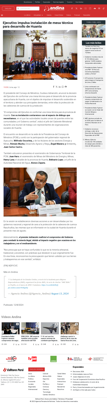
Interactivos (61, 381)
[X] (76, 8)
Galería (49, 15)
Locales (31, 384)
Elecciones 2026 (78, 372)
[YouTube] (85, 8)
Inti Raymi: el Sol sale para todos (84, 390)
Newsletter (86, 15)
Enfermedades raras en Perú (82, 374)
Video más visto (93, 22)
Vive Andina (79, 2)
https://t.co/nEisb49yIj (50, 285)
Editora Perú (39, 399)
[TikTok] (104, 8)
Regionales (32, 387)
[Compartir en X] (16, 344)
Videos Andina (11, 317)
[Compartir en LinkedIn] (19, 344)
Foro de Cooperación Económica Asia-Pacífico (89, 379)
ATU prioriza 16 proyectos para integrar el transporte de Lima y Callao (94, 80)
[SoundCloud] (95, 8)
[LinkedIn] (81, 8)
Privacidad (69, 399)
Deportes (46, 379)
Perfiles (37, 2)
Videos (68, 15)
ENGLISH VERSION (36, 369)
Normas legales (58, 2)
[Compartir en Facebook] (14, 344)
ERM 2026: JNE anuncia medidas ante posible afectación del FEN (30, 338)
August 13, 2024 (60, 293)
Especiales (46, 2)
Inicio (30, 374)
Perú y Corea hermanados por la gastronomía (88, 387)
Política (30, 379)
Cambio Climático (49, 395)
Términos (61, 399)
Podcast (77, 15)
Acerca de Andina (51, 399)
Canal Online (59, 15)
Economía (31, 381)
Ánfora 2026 (47, 376)
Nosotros (60, 389)
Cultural (45, 374)
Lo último (27, 15)
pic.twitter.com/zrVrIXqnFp (18, 288)
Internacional (32, 389)
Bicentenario (28, 2)
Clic (44, 381)
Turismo (69, 2)
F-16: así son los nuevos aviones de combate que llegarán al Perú (49, 339)
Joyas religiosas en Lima (81, 377)
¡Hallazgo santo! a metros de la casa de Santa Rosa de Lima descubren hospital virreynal (69, 340)
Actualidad (38, 15)
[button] (2, 332)
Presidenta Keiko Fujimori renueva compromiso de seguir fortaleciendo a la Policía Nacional (10, 340)
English (8, 8)
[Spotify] (99, 8)
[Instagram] (90, 8)
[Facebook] (72, 8)
